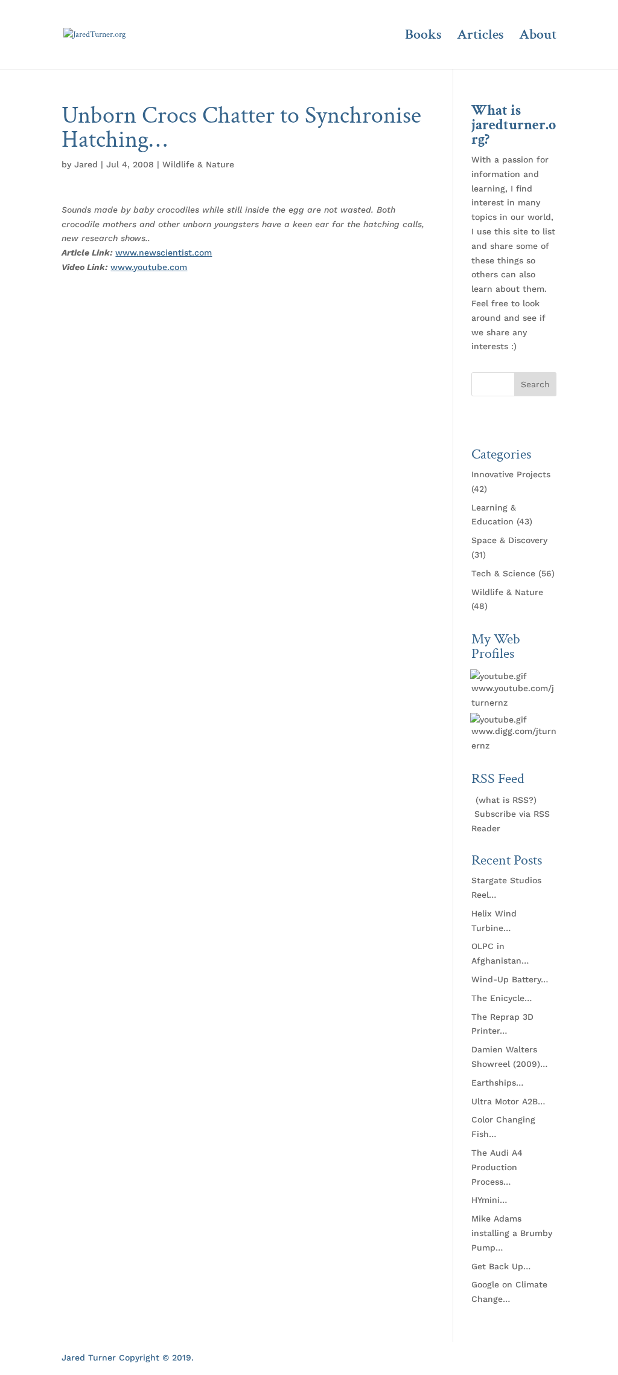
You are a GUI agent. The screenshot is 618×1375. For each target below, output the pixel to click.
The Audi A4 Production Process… (497, 1167)
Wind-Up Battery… (509, 979)
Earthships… (497, 1082)
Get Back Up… (500, 1266)
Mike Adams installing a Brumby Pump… (511, 1233)
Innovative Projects (510, 474)
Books (423, 36)
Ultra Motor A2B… (508, 1101)
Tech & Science (503, 573)
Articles (480, 36)
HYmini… (489, 1200)
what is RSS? (506, 800)
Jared (86, 164)
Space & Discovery (509, 540)
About (537, 36)
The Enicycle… (501, 998)
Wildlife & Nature (198, 164)
